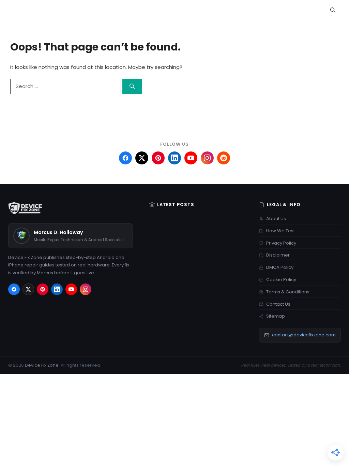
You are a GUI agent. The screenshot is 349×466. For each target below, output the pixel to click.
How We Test (280, 231)
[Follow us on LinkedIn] (174, 157)
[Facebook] (14, 289)
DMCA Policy (279, 267)
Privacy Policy (281, 243)
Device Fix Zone (42, 365)
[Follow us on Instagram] (207, 157)
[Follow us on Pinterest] (158, 157)
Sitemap (275, 316)
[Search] (132, 86)
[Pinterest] (42, 289)
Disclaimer (278, 255)
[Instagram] (85, 289)
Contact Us (278, 304)
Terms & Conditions (287, 292)
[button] (332, 10)
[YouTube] (71, 289)
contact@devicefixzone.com (304, 335)
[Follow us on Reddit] (223, 157)
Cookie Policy (281, 279)
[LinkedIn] (57, 289)
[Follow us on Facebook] (125, 157)
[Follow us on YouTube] (190, 157)
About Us (276, 218)
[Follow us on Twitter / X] (141, 157)
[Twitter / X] (28, 289)
